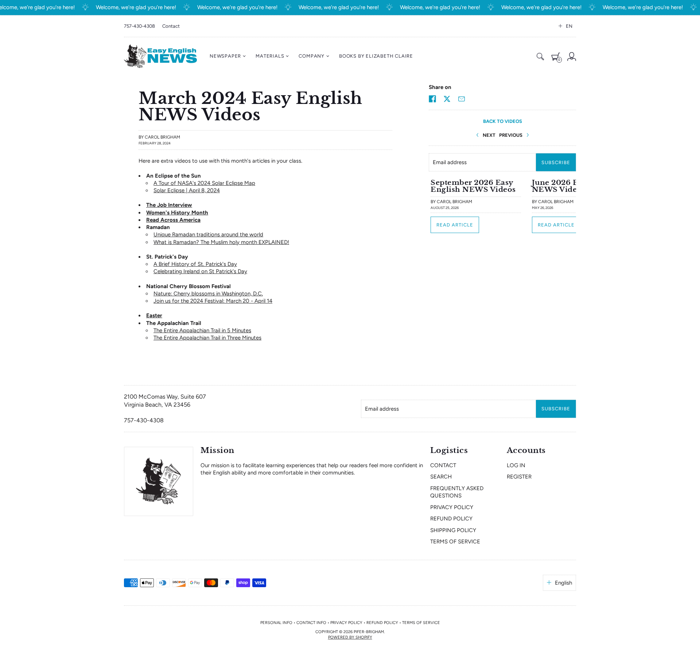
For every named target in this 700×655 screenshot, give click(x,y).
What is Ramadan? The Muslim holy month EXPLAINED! (221, 242)
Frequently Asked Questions (456, 492)
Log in (516, 465)
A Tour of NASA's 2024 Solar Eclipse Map (204, 183)
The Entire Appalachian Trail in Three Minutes (207, 337)
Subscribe (555, 162)
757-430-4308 (139, 26)
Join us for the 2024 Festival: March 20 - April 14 (212, 301)
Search (441, 476)
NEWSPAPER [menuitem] (225, 56)
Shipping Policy (453, 530)
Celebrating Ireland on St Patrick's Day (200, 271)
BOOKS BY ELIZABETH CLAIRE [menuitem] (376, 56)
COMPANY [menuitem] (311, 56)
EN (569, 26)
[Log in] (572, 57)
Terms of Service (455, 541)
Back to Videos (502, 121)
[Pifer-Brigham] (160, 56)
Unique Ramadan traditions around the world (208, 234)
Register (519, 476)
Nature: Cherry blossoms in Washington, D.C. (208, 293)
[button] (432, 98)
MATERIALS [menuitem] (270, 56)
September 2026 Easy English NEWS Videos (473, 186)
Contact (171, 26)
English (563, 583)
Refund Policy (451, 518)
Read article (454, 225)
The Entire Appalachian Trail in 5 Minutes (202, 330)
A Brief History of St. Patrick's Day (195, 264)
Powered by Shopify (350, 637)
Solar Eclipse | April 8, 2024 (186, 190)
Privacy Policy (451, 507)
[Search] (540, 56)
